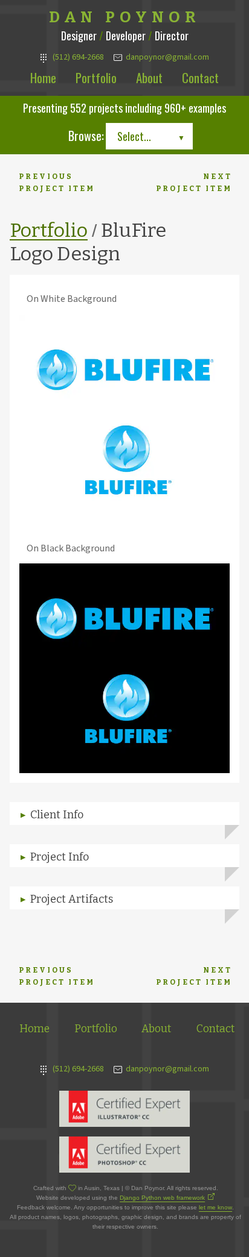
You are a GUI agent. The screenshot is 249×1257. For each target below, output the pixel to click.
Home (43, 77)
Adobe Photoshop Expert (124, 1154)
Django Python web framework (162, 1197)
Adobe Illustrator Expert (124, 1109)
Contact (200, 77)
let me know (215, 1207)
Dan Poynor (125, 17)
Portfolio (96, 77)
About (149, 77)
